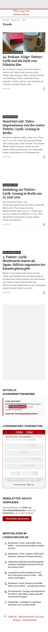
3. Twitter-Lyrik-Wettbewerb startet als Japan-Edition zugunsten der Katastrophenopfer (24, 262)
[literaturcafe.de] (24, 12)
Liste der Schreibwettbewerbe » (22, 413)
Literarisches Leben (10, 117)
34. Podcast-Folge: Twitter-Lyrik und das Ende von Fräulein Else (23, 60)
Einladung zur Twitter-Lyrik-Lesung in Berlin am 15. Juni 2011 (22, 193)
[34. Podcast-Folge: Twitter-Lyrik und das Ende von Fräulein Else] (24, 43)
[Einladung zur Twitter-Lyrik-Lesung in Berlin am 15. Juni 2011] (24, 175)
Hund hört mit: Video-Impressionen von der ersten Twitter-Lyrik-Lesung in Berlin (24, 127)
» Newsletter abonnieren (17, 519)
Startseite (6, 20)
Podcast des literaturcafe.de (12, 52)
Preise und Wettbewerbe (11, 252)
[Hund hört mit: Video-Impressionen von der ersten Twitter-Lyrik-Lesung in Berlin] (24, 107)
